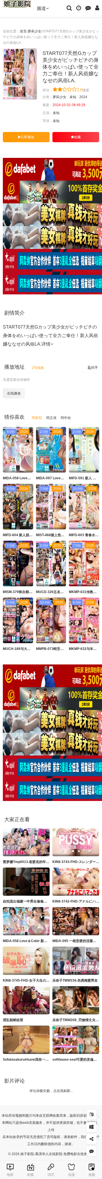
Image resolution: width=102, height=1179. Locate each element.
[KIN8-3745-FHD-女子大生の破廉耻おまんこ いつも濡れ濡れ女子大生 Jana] (26, 961)
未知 (72, 97)
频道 (41, 8)
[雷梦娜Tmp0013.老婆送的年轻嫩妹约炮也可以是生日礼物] (26, 842)
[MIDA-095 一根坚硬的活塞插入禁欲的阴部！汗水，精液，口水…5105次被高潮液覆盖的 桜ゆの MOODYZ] (75, 921)
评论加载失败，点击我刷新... (51, 1091)
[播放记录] (78, 7)
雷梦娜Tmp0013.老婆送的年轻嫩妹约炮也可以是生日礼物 (46, 862)
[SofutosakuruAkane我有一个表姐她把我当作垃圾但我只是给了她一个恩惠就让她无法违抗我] (26, 1040)
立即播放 (27, 137)
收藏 (77, 137)
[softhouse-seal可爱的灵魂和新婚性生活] (75, 1040)
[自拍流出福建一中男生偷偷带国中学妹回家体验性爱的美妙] (26, 882)
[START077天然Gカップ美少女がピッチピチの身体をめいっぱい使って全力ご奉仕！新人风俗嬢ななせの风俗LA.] (20, 74)
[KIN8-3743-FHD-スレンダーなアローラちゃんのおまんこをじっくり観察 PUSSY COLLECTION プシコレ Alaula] (75, 842)
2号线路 (38, 368)
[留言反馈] (88, 7)
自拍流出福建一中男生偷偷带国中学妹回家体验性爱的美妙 (47, 901)
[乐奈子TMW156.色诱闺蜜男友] (75, 961)
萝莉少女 (34, 31)
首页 (23, 31)
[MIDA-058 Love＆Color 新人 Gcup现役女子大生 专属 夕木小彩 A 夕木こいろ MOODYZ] (26, 921)
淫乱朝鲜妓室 (13, 1020)
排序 (94, 367)
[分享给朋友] (91, 1139)
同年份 (66, 418)
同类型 (37, 418)
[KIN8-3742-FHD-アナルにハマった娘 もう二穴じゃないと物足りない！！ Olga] (75, 882)
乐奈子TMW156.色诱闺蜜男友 (75, 980)
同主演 (51, 418)
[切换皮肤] (91, 1127)
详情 (45, 344)
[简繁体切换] (91, 1115)
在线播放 (14, 393)
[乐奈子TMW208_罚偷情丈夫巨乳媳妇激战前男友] (75, 1000)
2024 (83, 97)
